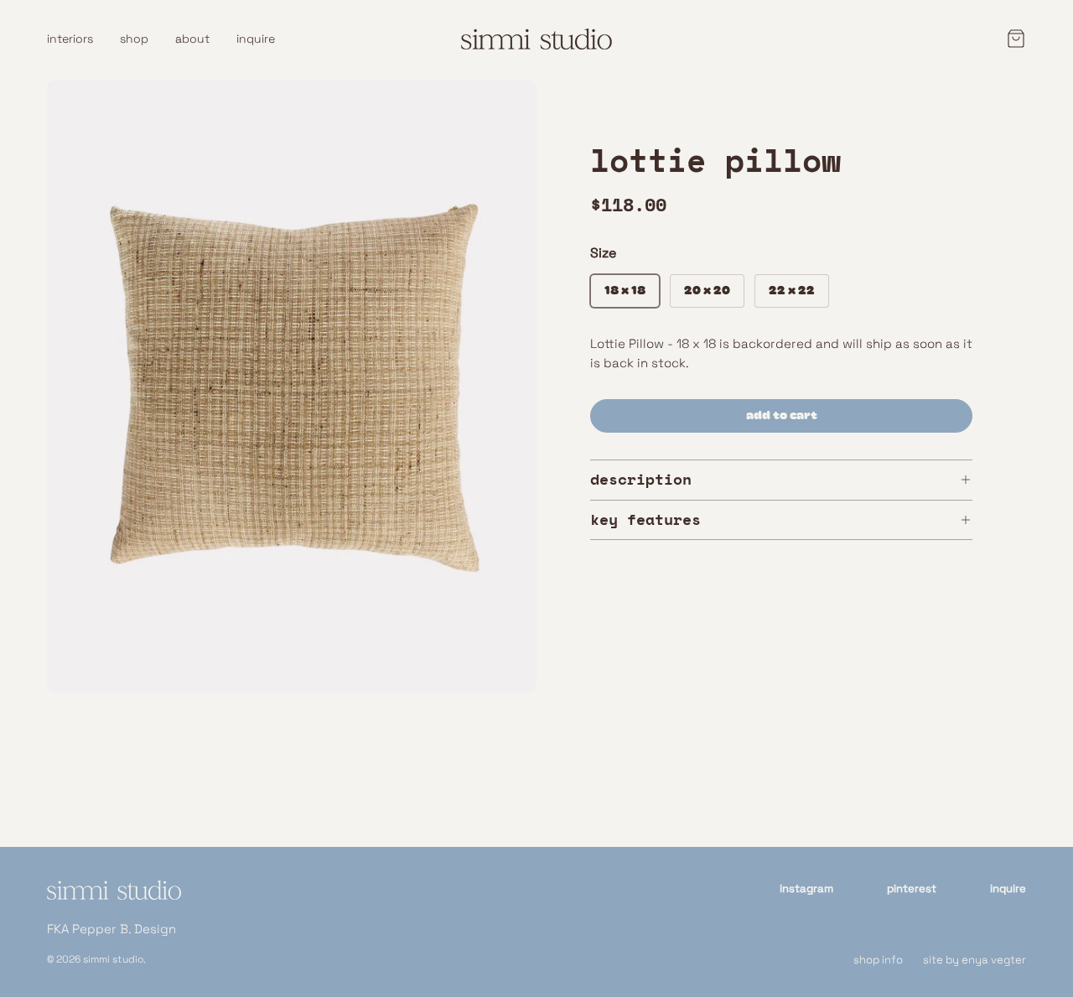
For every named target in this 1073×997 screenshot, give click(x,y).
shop (134, 38)
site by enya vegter (974, 960)
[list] (291, 386)
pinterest (911, 888)
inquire (255, 38)
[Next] (509, 386)
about (192, 38)
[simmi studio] (114, 900)
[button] (1011, 38)
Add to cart (781, 415)
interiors (70, 38)
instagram (806, 888)
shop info (878, 960)
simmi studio (113, 959)
